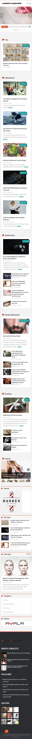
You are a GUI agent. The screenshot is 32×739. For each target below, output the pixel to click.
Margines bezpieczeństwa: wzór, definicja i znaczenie (15, 64)
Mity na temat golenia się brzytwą (19, 446)
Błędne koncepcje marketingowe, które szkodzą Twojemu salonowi (16, 579)
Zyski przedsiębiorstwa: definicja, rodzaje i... (14, 219)
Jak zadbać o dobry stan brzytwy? (19, 438)
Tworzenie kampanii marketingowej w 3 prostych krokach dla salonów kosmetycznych (20, 293)
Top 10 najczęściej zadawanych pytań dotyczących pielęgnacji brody (19, 354)
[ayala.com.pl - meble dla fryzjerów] (16, 623)
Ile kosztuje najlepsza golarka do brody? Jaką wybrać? (14, 257)
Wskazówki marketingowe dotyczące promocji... (15, 189)
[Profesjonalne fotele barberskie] (16, 502)
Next (28, 469)
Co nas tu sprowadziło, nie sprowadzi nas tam (20, 363)
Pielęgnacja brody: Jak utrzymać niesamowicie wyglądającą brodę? (19, 380)
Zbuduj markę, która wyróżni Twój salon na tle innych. (20, 275)
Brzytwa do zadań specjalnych (17, 431)
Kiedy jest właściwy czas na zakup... (15, 160)
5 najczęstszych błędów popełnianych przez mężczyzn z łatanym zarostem (20, 371)
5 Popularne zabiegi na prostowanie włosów (15, 100)
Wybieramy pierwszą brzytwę (12, 415)
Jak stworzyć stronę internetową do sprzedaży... (15, 130)
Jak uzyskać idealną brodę (11, 336)
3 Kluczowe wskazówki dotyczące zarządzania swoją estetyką (18, 283)
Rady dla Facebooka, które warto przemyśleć (18, 653)
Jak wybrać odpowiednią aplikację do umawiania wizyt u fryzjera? (13, 475)
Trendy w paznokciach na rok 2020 (19, 302)
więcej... (10, 107)
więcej (20, 269)
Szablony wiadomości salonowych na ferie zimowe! (18, 660)
